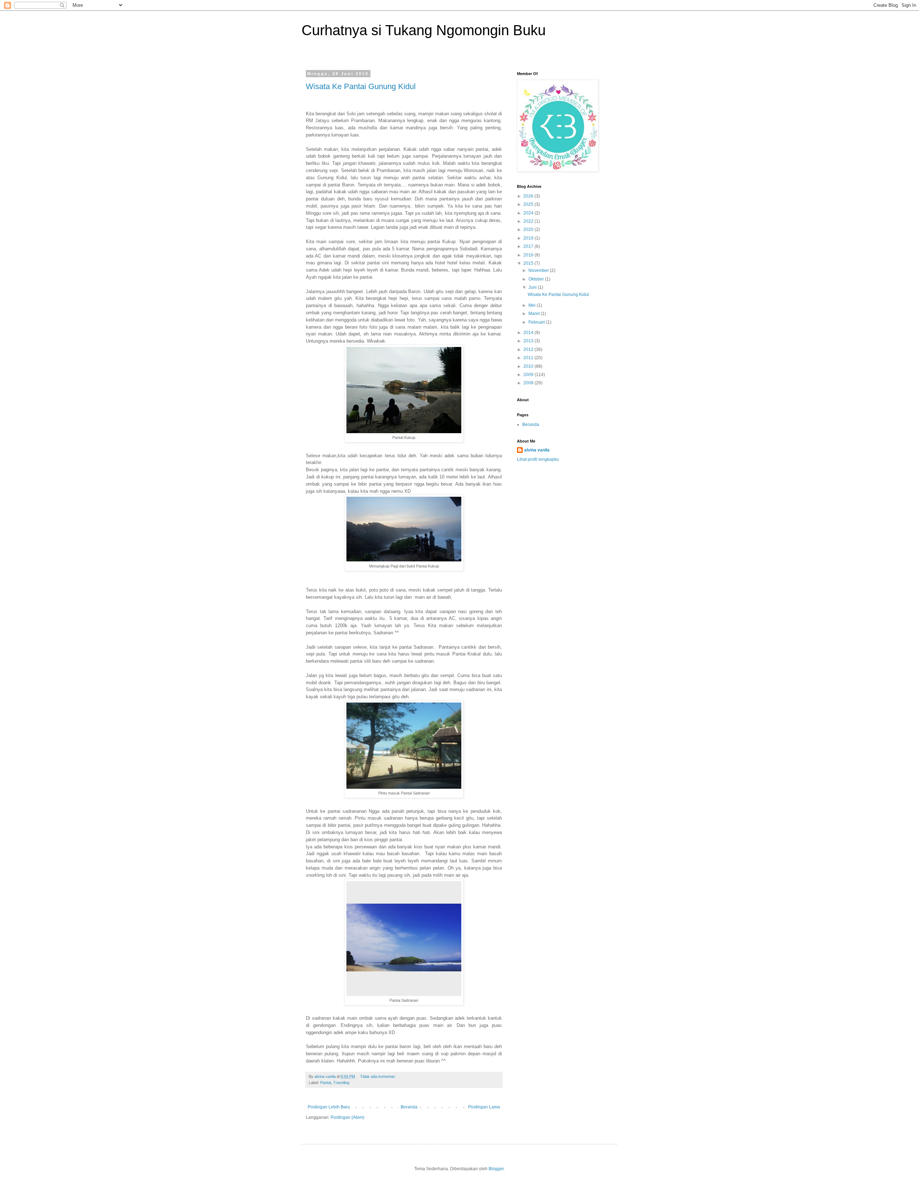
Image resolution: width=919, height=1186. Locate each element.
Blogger (496, 1168)
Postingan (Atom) (347, 1117)
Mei (532, 305)
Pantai (325, 1082)
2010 (529, 366)
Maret (534, 313)
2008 (529, 382)
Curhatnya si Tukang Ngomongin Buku (424, 30)
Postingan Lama (484, 1106)
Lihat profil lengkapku (538, 459)
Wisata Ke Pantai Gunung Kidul (361, 86)
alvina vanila (537, 450)
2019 (529, 238)
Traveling (341, 1082)
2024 (529, 213)
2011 (529, 357)
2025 (529, 204)
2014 (529, 332)
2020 (529, 229)
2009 (529, 374)
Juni (533, 287)
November (539, 270)
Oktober (536, 279)
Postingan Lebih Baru (329, 1106)
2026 (529, 196)
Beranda (409, 1106)
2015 (529, 263)
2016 (529, 255)
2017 (529, 246)
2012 (529, 349)
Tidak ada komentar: (378, 1076)
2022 (529, 221)
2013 (529, 340)
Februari (537, 322)
